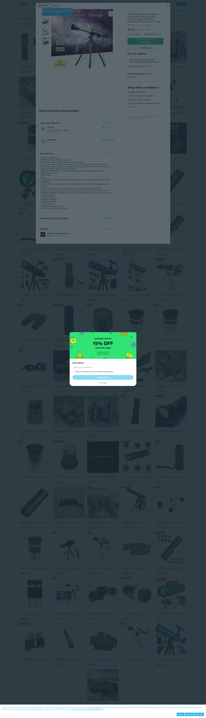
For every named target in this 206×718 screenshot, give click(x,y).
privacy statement (95, 707)
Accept (180, 714)
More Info (199, 714)
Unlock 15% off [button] (103, 377)
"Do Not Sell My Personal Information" (86, 709)
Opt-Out (189, 714)
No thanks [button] (103, 383)
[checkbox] (73, 372)
